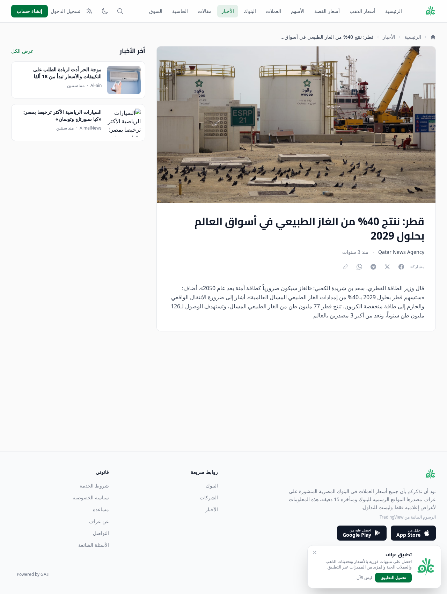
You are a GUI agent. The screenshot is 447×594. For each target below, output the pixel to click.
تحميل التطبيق (393, 577)
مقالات (205, 11)
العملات (273, 11)
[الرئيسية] (433, 37)
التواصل (101, 533)
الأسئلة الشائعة (93, 545)
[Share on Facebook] (401, 266)
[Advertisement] (226, 403)
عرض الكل (22, 50)
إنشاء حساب (29, 11)
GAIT (45, 574)
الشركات (209, 497)
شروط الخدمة (94, 485)
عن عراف (99, 521)
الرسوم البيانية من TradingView (408, 517)
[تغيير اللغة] (89, 11)
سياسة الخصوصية (91, 497)
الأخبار (227, 11)
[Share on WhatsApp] (359, 266)
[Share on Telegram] (373, 266)
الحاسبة (180, 11)
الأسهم (298, 11)
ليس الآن (364, 577)
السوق (155, 11)
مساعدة (101, 509)
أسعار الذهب (362, 11)
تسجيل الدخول (65, 11)
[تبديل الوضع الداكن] (104, 11)
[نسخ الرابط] (345, 266)
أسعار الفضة (327, 11)
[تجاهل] (314, 552)
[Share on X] (387, 266)
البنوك (250, 11)
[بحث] (120, 11)
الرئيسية (393, 11)
